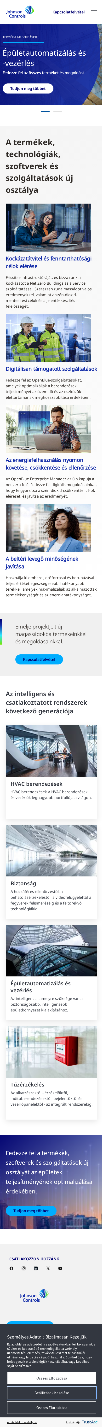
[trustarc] (86, 1422)
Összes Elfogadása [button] (50, 1378)
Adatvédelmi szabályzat (22, 1422)
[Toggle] (90, 12)
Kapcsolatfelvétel (65, 12)
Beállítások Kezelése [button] (50, 1392)
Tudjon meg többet (31, 1238)
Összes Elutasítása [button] (49, 1407)
